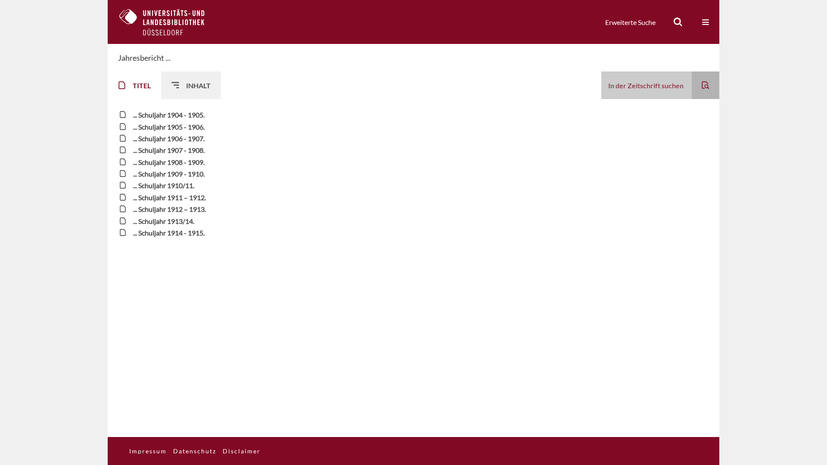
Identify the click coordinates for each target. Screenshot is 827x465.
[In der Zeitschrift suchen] (705, 85)
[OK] (678, 22)
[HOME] (168, 22)
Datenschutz (194, 451)
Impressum (148, 451)
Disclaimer (242, 451)
